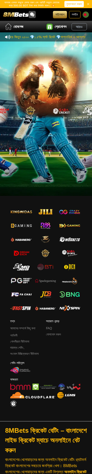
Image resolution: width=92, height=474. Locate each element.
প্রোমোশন (60, 26)
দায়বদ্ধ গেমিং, (17, 347)
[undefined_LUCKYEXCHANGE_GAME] (30, 111)
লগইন (75, 14)
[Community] (32, 14)
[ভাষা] (86, 14)
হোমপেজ (18, 26)
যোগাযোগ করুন (53, 334)
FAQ (49, 328)
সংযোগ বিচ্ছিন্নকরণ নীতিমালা (24, 354)
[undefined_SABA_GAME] (61, 111)
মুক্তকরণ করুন (74, 4)
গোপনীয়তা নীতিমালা (19, 341)
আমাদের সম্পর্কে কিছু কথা (22, 328)
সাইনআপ (59, 14)
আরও (79, 27)
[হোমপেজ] (16, 14)
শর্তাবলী (13, 335)
